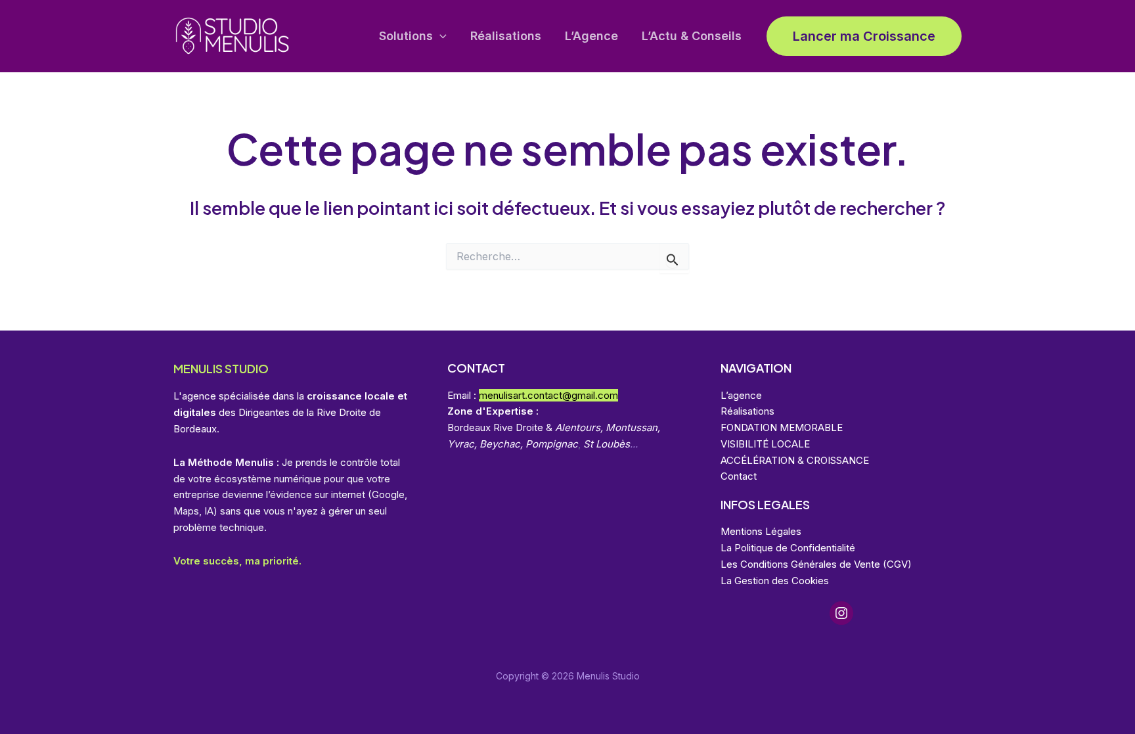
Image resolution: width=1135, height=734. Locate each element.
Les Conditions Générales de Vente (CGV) (816, 564)
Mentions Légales (761, 531)
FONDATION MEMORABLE (782, 427)
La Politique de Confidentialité (788, 547)
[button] (440, 36)
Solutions (406, 36)
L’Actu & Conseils (692, 36)
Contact (739, 476)
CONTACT (476, 367)
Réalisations (505, 36)
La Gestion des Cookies (775, 580)
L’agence (741, 395)
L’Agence (591, 36)
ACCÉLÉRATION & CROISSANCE (795, 460)
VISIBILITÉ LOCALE (765, 444)
